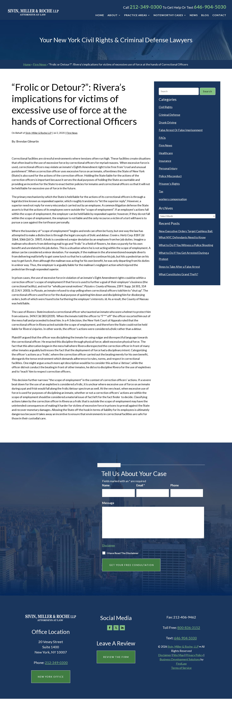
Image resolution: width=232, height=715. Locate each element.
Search (207, 91)
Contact (219, 15)
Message (108, 503)
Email (140, 485)
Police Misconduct (170, 176)
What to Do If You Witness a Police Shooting (186, 245)
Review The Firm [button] (116, 657)
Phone (174, 485)
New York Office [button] (51, 676)
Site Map (178, 655)
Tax (161, 191)
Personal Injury (168, 168)
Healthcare (166, 153)
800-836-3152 (188, 627)
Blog (205, 15)
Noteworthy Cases (168, 15)
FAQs (162, 137)
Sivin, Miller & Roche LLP (39, 132)
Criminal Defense (169, 114)
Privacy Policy (194, 655)
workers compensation (173, 199)
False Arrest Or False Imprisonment (181, 130)
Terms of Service (181, 668)
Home (99, 15)
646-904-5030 (210, 7)
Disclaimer (108, 545)
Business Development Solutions (180, 659)
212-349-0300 (146, 7)
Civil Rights (166, 107)
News (194, 15)
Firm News (71, 132)
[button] (229, 692)
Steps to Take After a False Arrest (179, 266)
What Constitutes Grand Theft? (178, 274)
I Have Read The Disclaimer (123, 553)
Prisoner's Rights (169, 183)
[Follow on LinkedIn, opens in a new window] (122, 627)
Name (106, 485)
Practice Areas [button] (135, 15)
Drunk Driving (167, 122)
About (112, 15)
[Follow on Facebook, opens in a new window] (109, 627)
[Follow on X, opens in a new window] (116, 627)
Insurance (165, 160)
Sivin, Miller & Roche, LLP (183, 646)
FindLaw (181, 663)
